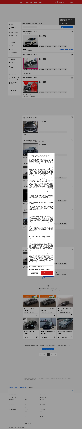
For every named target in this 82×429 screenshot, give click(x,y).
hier (49, 181)
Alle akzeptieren (47, 273)
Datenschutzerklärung (33, 269)
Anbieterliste (47, 269)
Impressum (41, 269)
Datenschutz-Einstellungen (34, 272)
